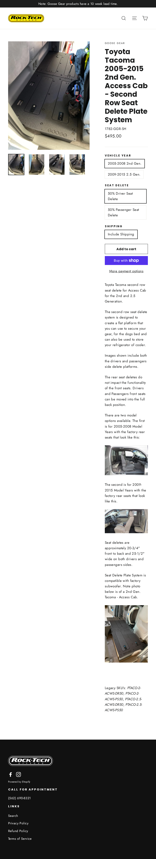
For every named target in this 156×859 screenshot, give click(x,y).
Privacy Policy (18, 823)
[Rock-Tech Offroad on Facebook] (10, 774)
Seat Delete (117, 185)
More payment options (126, 271)
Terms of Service (20, 838)
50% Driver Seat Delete (120, 196)
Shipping (114, 226)
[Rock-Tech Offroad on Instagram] (18, 774)
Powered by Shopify (19, 782)
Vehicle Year (118, 155)
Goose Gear (115, 43)
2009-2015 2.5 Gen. (124, 174)
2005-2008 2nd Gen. (125, 163)
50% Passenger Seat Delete (123, 212)
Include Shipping (121, 234)
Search (13, 815)
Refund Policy (18, 831)
